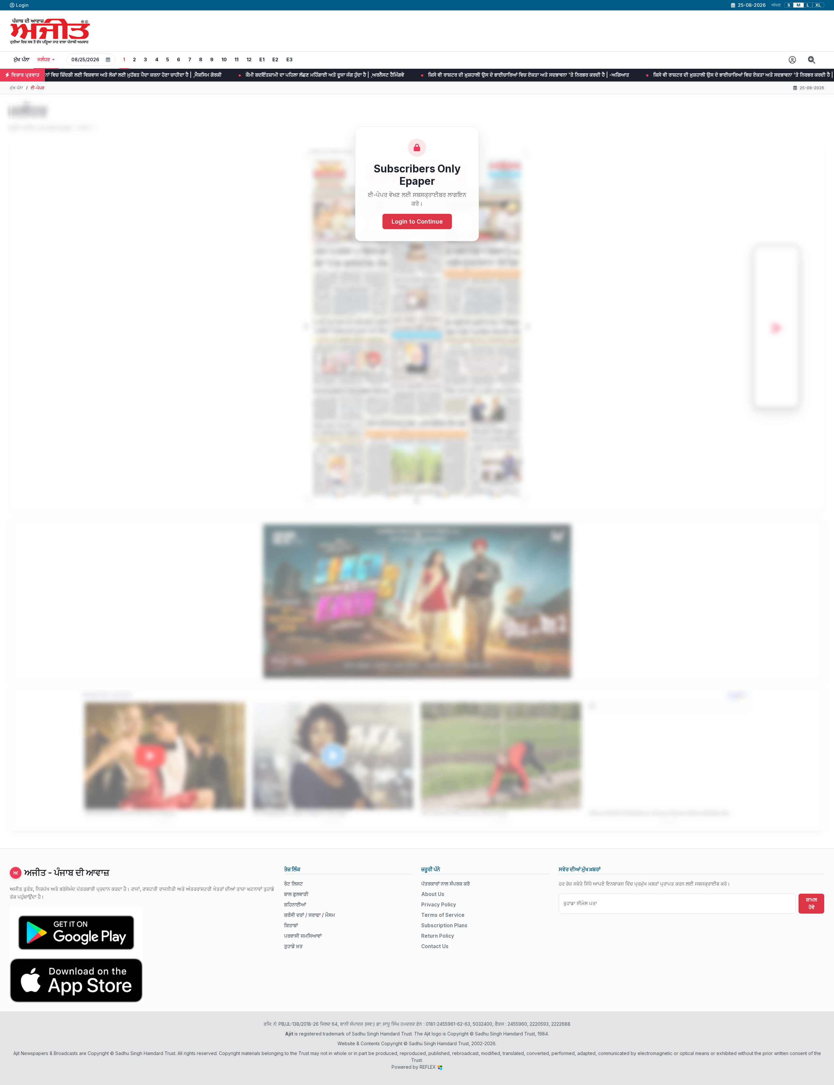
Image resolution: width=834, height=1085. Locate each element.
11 (237, 60)
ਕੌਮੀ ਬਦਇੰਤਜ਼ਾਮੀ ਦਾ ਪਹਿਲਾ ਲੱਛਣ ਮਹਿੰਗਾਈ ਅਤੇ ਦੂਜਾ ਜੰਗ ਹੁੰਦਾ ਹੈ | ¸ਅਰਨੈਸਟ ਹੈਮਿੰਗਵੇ (193, 75)
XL (818, 5)
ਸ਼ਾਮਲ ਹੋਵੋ (811, 903)
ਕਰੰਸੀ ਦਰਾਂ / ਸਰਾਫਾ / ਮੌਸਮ (309, 915)
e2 (275, 60)
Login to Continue (417, 221)
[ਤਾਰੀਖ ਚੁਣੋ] (108, 59)
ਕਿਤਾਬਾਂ (291, 925)
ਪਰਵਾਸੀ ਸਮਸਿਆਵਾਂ (303, 936)
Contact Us (435, 946)
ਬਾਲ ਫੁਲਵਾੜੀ (296, 894)
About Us (432, 894)
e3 (289, 60)
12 (249, 60)
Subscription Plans (444, 925)
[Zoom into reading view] (811, 60)
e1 (262, 60)
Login (22, 5)
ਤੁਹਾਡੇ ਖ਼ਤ (293, 946)
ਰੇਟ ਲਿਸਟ (293, 884)
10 (224, 60)
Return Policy (437, 936)
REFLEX (428, 1067)
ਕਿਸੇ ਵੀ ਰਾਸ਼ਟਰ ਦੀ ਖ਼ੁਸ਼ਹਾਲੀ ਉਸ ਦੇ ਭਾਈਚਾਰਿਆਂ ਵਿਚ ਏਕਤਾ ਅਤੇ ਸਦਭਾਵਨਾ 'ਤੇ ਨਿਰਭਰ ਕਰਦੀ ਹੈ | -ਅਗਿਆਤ (397, 75)
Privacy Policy (438, 905)
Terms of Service (443, 915)
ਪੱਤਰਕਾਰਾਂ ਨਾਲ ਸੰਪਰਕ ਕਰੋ (445, 884)
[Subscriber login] (792, 60)
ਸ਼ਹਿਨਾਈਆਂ (295, 905)
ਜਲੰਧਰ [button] (43, 60)
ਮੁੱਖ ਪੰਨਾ (22, 60)
